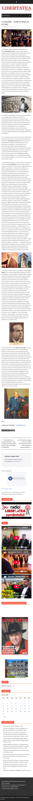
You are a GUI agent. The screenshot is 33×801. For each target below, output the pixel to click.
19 (12, 708)
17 (3, 708)
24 (3, 711)
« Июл (4, 716)
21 (20, 708)
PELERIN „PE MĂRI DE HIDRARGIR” (12, 770)
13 (16, 706)
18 (7, 708)
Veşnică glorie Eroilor (8, 726)
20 (16, 708)
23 (29, 708)
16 (29, 706)
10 (3, 706)
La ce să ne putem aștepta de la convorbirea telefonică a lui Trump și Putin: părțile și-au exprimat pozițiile (24, 443)
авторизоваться (16, 461)
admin (14, 26)
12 (12, 706)
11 (7, 706)
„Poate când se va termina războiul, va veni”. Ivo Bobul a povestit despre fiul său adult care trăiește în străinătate (9, 443)
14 (20, 706)
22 (24, 708)
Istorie (12, 430)
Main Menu (7, 15)
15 (24, 706)
